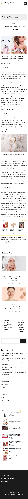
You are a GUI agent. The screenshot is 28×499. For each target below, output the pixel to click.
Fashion (4, 394)
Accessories (6, 384)
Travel (4, 404)
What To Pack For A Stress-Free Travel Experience (14, 373)
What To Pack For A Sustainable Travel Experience (14, 368)
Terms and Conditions (7, 478)
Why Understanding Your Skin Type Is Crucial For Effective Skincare (14, 308)
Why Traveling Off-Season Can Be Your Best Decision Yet (14, 354)
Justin (15, 33)
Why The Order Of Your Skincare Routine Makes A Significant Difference (14, 279)
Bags (3, 387)
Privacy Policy (5, 475)
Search (22, 341)
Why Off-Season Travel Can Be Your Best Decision (13, 363)
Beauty (14, 23)
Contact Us (4, 481)
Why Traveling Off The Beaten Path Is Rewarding (13, 359)
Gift (3, 397)
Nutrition (5, 400)
